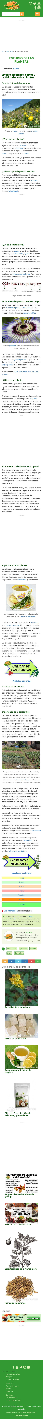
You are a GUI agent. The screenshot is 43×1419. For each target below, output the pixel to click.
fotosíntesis (13, 191)
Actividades (11, 948)
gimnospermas (20, 359)
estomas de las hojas (21, 274)
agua (26, 253)
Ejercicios (23, 948)
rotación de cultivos (21, 780)
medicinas (35, 622)
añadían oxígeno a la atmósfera (18, 307)
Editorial (28, 932)
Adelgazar (9, 1377)
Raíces (21, 899)
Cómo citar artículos (13, 1400)
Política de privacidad (28, 1413)
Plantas (21, 904)
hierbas (19, 148)
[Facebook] (14, 1368)
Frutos (21, 891)
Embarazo (9, 1391)
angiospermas (8, 365)
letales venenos (13, 625)
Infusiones (9, 1383)
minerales (18, 253)
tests (9, 953)
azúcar (17, 251)
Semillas (21, 895)
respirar (33, 399)
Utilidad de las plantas (21, 681)
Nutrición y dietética (13, 1374)
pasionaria (13, 345)
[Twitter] (20, 1368)
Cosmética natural (12, 1379)
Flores (21, 878)
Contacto (9, 1395)
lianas (4, 153)
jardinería (28, 840)
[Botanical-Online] (12, 5)
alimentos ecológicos (17, 851)
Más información (11, 911)
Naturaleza (9, 51)
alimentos (22, 579)
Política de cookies (21, 1415)
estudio (33, 948)
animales (34, 180)
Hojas (21, 882)
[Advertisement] (21, 36)
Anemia (8, 1389)
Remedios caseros (12, 1386)
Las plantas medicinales (21, 873)
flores (27, 153)
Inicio (3, 51)
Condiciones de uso (13, 1413)
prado (15, 131)
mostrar (16, 69)
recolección (36, 830)
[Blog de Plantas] (28, 1368)
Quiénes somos (11, 1398)
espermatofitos (29, 313)
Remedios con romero (28, 617)
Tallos (21, 886)
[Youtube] (17, 1368)
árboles (23, 145)
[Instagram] (24, 1368)
